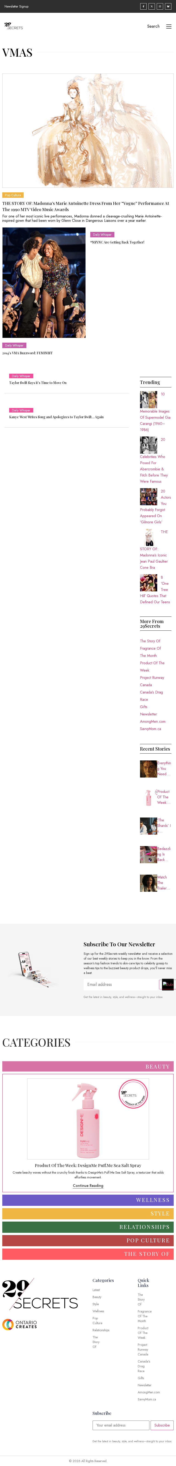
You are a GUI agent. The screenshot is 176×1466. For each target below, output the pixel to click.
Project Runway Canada (152, 681)
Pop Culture (13, 195)
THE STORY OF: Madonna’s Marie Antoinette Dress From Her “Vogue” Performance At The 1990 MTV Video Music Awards (85, 206)
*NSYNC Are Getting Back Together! (117, 242)
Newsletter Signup (16, 6)
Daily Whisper (14, 345)
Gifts (143, 706)
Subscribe (162, 1425)
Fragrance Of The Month (150, 652)
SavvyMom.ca (150, 728)
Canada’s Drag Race (151, 696)
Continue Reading (88, 1185)
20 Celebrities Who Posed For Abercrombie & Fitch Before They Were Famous (154, 460)
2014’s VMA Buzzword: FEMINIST (27, 353)
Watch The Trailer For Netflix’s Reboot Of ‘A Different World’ (164, 883)
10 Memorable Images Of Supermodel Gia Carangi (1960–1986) (155, 412)
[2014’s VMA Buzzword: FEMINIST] (44, 282)
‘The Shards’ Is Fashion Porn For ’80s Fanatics (164, 826)
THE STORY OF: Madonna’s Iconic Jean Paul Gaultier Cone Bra (154, 549)
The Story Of (150, 641)
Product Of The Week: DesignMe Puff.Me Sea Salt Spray (164, 797)
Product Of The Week (152, 666)
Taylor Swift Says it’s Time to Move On (37, 383)
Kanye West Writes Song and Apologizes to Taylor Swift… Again (56, 417)
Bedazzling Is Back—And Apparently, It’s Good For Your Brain (164, 854)
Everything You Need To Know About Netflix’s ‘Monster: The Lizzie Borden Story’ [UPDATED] (164, 768)
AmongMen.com (152, 721)
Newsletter (148, 714)
